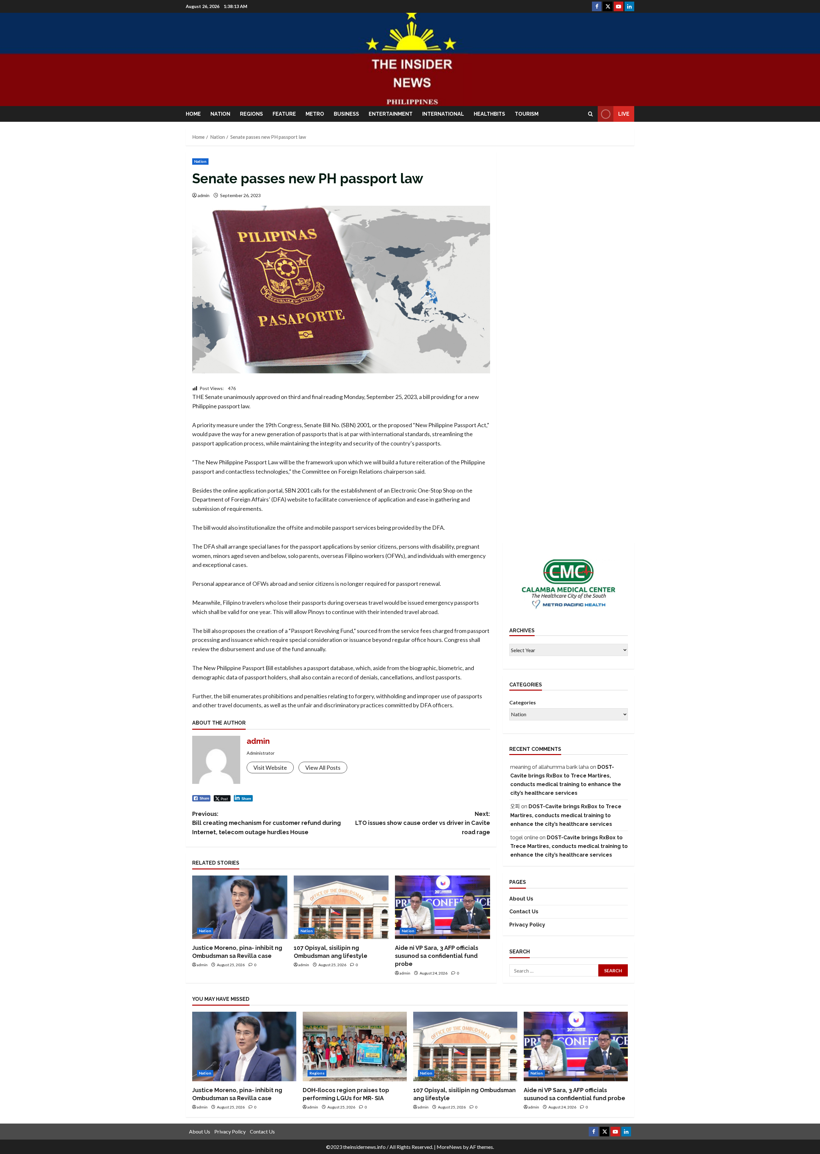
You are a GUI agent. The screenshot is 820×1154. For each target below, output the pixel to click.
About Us (521, 899)
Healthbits (489, 114)
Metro (315, 114)
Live (623, 114)
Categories (522, 702)
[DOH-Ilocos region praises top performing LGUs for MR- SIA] (355, 1046)
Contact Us (523, 912)
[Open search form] (590, 114)
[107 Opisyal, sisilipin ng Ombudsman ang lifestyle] (341, 907)
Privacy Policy (527, 925)
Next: (422, 823)
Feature (284, 114)
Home (193, 114)
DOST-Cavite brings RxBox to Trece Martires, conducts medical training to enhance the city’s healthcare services (565, 815)
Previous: (266, 823)
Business (346, 114)
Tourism (526, 114)
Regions (251, 114)
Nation (220, 114)
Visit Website (270, 767)
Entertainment (391, 114)
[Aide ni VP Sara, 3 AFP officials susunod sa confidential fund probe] (442, 907)
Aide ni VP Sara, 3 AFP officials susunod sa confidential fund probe (436, 955)
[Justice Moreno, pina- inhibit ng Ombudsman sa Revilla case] (239, 907)
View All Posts (322, 767)
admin (203, 195)
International (443, 114)
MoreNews (449, 1147)
